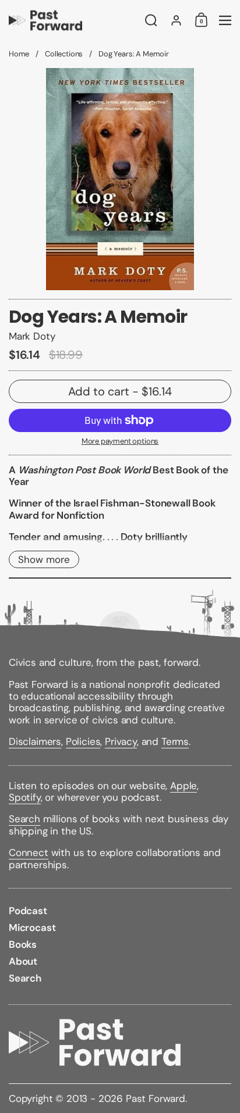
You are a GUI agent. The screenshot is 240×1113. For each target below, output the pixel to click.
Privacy (121, 741)
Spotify (25, 797)
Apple (183, 785)
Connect (28, 852)
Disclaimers (35, 741)
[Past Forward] (73, 20)
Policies (83, 741)
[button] (151, 20)
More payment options (120, 441)
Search (24, 818)
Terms (175, 741)
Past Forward (155, 1098)
